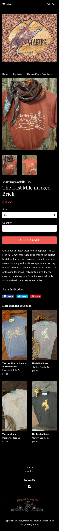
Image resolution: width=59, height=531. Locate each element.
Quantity (6, 222)
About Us (29, 471)
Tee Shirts (17, 74)
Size (4, 209)
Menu (9, 4)
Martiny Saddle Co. (32, 520)
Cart (54, 4)
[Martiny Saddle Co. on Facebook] (29, 487)
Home (5, 74)
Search (29, 467)
